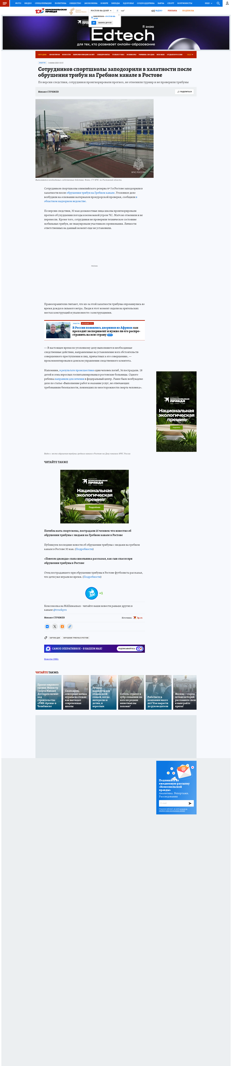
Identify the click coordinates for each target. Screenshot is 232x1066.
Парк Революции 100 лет (84, 54)
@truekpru (60, 610)
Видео (28, 3)
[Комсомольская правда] (51, 10)
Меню (4, 3)
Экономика (90, 3)
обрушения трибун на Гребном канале (91, 193)
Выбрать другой (104, 23)
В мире (104, 3)
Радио (158, 10)
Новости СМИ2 (51, 659)
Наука (161, 3)
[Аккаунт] (227, 3)
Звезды (115, 3)
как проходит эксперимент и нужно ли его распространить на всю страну (106, 331)
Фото (18, 3)
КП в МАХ (160, 54)
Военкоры (131, 54)
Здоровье (128, 3)
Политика (60, 3)
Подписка (188, 10)
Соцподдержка (145, 3)
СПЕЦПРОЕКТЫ (103, 54)
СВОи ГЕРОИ (54, 54)
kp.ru (139, 617)
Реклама (172, 10)
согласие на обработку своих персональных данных (173, 810)
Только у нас (118, 54)
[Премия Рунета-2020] (76, 11)
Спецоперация (43, 3)
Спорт (170, 3)
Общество (75, 3)
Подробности (84, 549)
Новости (66, 54)
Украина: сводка (146, 54)
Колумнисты (184, 3)
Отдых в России (174, 54)
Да (94, 23)
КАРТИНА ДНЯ (55, 638)
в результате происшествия (76, 370)
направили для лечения (69, 379)
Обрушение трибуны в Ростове (75, 638)
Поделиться (186, 92)
